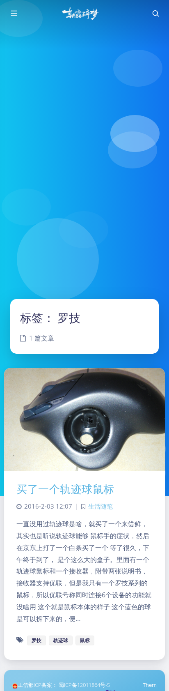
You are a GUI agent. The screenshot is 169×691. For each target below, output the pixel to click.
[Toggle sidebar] (13, 13)
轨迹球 (60, 640)
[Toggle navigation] (155, 13)
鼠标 (85, 640)
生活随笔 (100, 506)
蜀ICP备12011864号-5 (84, 685)
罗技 (36, 640)
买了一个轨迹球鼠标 (65, 488)
